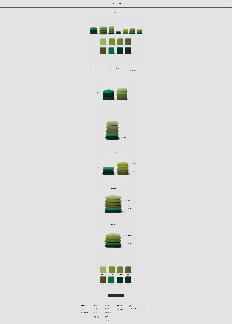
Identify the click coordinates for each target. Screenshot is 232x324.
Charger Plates (107, 308)
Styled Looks (83, 309)
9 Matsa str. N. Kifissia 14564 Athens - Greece (138, 306)
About (82, 308)
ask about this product (116, 295)
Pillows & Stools (95, 308)
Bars (93, 309)
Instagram (119, 308)
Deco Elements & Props (97, 317)
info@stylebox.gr (120, 309)
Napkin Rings (107, 320)
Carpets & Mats (95, 316)
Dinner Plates (107, 309)
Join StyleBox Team (84, 312)
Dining (94, 313)
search (4, 3)
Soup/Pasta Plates (108, 312)
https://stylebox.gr (116, 3)
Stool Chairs (95, 312)
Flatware (106, 316)
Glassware (106, 317)
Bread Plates (107, 313)
